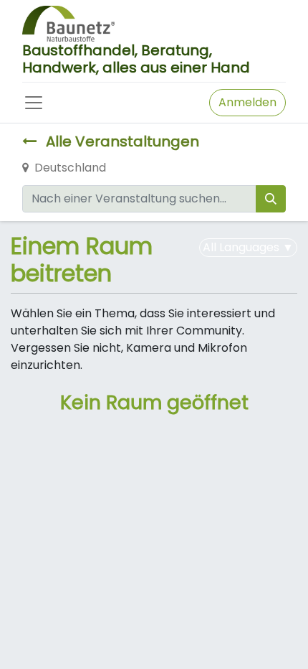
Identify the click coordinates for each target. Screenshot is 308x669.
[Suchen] (271, 198)
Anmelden (247, 102)
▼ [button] (248, 247)
